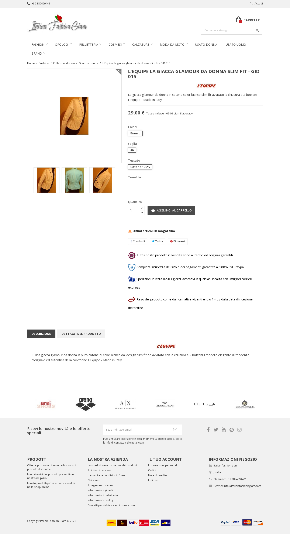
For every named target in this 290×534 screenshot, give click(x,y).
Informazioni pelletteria (103, 495)
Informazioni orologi (101, 500)
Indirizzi (153, 480)
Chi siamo (94, 480)
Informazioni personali (162, 465)
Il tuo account (165, 459)
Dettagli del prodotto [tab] (81, 334)
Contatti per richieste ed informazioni (111, 505)
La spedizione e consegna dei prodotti (112, 465)
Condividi (139, 241)
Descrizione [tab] (41, 334)
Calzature (140, 44)
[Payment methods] (241, 522)
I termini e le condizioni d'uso (106, 475)
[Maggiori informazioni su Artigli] (204, 404)
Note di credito (157, 475)
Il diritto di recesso (99, 470)
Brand (36, 53)
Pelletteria (88, 44)
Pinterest (179, 241)
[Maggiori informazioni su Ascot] (244, 404)
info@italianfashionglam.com (242, 486)
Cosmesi (115, 44)
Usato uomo (236, 44)
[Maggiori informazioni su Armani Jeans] (164, 404)
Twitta (159, 241)
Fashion (37, 44)
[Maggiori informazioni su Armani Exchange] (125, 404)
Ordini (152, 470)
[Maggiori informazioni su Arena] (85, 404)
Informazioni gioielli (100, 490)
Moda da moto (172, 44)
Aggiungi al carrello (171, 210)
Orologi (62, 44)
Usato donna (206, 44)
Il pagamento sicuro (100, 485)
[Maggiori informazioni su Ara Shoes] (45, 404)
